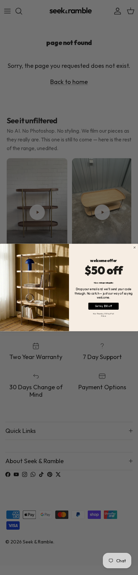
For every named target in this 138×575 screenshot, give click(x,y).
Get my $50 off (103, 306)
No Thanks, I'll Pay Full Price (103, 314)
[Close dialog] (135, 248)
